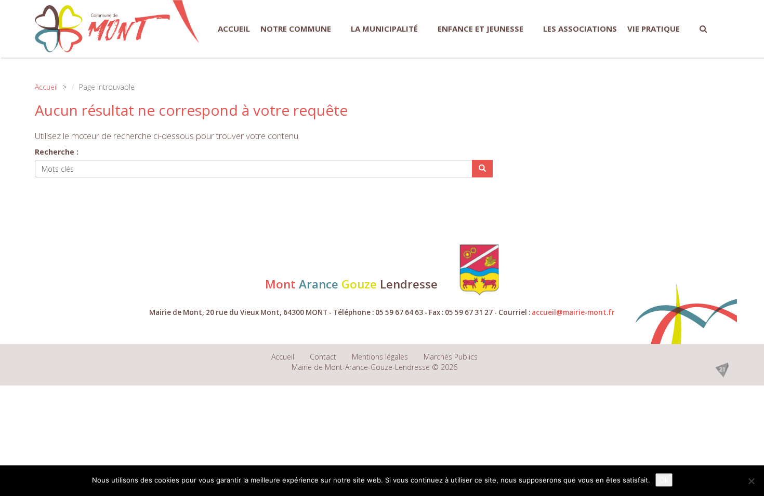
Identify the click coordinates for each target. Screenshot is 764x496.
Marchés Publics (451, 357)
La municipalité (384, 28)
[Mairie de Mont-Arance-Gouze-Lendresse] (102, 28)
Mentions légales (380, 357)
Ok (664, 480)
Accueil (234, 28)
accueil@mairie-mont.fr (573, 312)
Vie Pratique (653, 28)
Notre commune (295, 28)
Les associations (580, 28)
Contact (323, 357)
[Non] (751, 481)
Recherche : (56, 152)
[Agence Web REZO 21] (722, 369)
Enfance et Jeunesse (480, 28)
